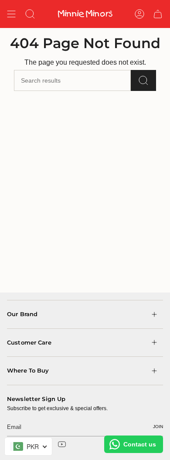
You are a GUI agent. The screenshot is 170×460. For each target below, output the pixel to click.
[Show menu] (11, 14)
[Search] (143, 80)
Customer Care (29, 342)
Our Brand (22, 313)
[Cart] (158, 14)
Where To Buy (28, 370)
